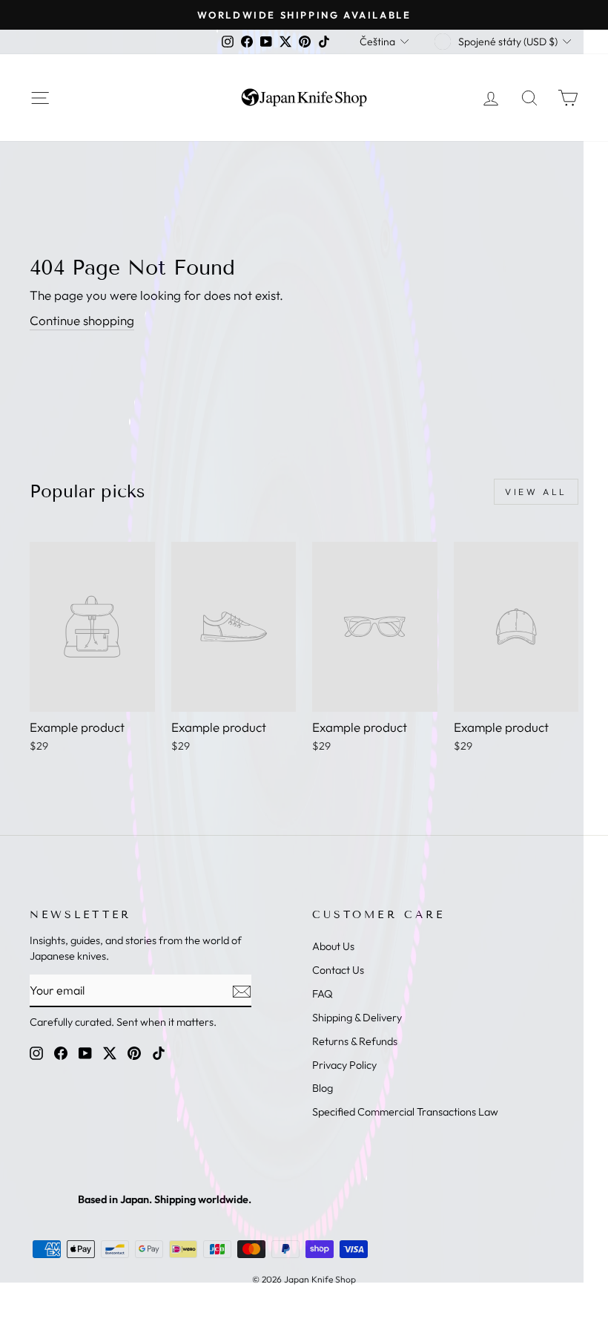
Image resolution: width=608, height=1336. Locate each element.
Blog (322, 1088)
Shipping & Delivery (357, 1017)
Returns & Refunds (354, 1041)
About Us (333, 946)
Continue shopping (82, 320)
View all (536, 491)
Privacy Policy (344, 1065)
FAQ (322, 994)
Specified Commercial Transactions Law (405, 1112)
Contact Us (338, 970)
